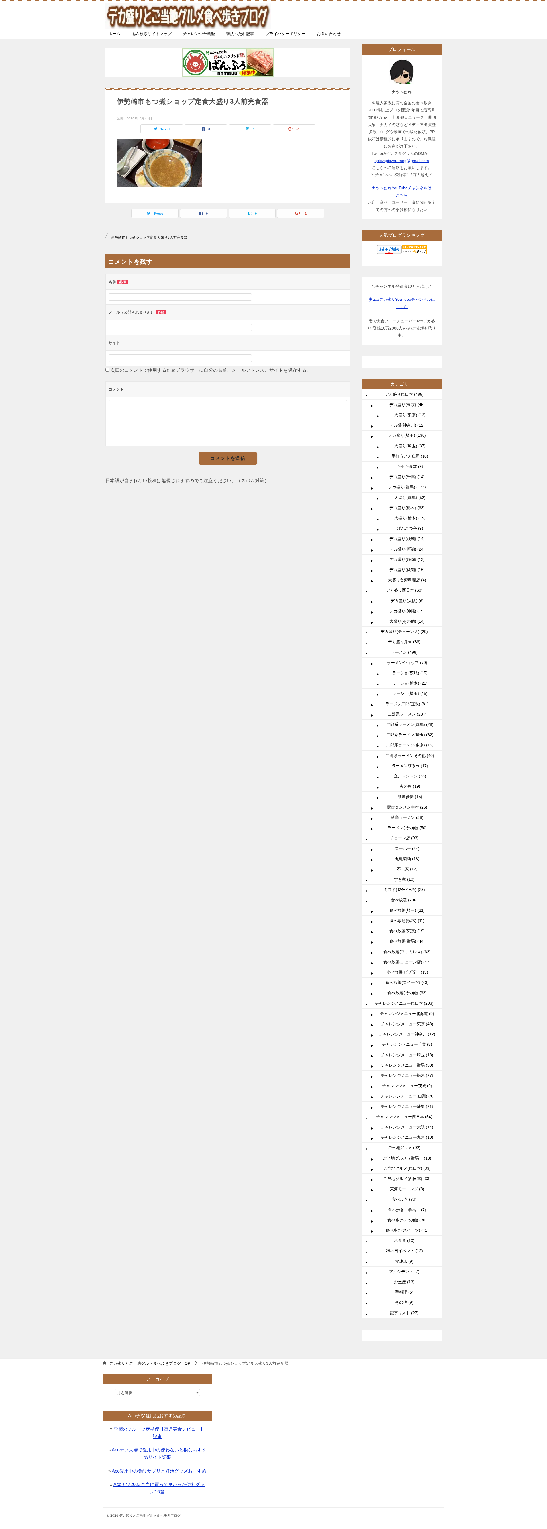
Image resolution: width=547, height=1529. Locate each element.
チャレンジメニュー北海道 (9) (407, 1013)
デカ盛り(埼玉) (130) (407, 435)
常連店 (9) (404, 1261)
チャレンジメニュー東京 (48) (407, 1024)
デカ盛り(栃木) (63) (407, 507)
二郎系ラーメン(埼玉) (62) (410, 734)
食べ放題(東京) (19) (407, 931)
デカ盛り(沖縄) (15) (407, 611)
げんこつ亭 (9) (410, 528)
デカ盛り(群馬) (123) (407, 487)
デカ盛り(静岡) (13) (407, 559)
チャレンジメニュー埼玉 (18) (407, 1055)
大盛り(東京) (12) (410, 415)
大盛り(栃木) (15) (410, 518)
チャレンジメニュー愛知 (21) (407, 1106)
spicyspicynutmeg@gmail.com (402, 160)
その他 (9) (404, 1302)
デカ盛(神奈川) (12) (407, 425)
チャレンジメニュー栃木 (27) (407, 1075)
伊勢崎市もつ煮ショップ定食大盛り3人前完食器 (149, 237)
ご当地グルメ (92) (404, 1147)
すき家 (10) (404, 879)
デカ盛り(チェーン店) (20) (404, 631)
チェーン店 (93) (404, 838)
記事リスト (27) (404, 1313)
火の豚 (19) (410, 786)
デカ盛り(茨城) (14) (407, 538)
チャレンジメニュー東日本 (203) (404, 1003)
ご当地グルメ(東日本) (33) (407, 1168)
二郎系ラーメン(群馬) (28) (410, 724)
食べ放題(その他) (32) (407, 992)
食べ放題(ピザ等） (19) (407, 972)
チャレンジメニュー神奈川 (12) (407, 1034)
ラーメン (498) (404, 652)
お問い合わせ (329, 33)
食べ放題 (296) (404, 900)
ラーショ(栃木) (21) (410, 683)
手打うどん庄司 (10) (410, 456)
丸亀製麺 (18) (407, 858)
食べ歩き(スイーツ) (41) (407, 1230)
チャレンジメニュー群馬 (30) (407, 1065)
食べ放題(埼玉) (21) (407, 910)
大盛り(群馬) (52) (410, 497)
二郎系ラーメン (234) (407, 714)
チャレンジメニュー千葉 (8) (407, 1044)
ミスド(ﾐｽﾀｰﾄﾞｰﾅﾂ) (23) (404, 889)
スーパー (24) (407, 848)
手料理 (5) (404, 1292)
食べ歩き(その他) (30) (407, 1220)
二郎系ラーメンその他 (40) (410, 755)
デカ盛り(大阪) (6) (407, 600)
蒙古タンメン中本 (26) (407, 807)
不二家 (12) (407, 869)
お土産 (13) (404, 1282)
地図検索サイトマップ (152, 33)
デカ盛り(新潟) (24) (407, 549)
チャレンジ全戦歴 (199, 33)
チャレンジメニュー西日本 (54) (404, 1116)
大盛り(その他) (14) (407, 621)
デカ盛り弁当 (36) (404, 641)
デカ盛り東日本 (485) (404, 394)
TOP (149, 1363)
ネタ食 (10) (404, 1240)
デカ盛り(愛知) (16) (407, 569)
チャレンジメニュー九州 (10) (407, 1137)
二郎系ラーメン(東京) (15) (410, 745)
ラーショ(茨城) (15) (410, 673)
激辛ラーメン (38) (407, 817)
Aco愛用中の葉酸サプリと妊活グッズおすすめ (159, 1471)
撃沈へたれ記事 (240, 33)
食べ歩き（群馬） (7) (407, 1209)
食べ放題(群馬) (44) (407, 941)
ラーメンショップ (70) (407, 662)
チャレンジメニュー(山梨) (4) (407, 1096)
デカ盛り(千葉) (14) (407, 476)
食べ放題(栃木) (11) (407, 920)
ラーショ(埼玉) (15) (410, 693)
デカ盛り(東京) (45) (407, 404)
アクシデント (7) (404, 1271)
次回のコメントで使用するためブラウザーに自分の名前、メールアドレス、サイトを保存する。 (210, 370)
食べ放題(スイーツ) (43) (407, 982)
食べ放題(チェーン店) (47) (407, 962)
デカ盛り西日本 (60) (404, 590)
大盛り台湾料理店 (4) (407, 580)
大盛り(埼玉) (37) (410, 446)
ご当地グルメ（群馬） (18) (407, 1158)
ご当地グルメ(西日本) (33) (407, 1178)
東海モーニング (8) (407, 1189)
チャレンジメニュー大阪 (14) (407, 1127)
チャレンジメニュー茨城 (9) (407, 1085)
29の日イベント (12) (404, 1250)
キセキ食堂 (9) (410, 466)
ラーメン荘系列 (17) (410, 766)
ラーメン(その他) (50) (407, 827)
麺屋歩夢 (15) (410, 796)
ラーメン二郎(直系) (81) (407, 704)
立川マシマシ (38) (410, 776)
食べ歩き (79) (404, 1199)
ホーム (114, 33)
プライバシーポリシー (285, 33)
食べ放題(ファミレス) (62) (407, 951)
